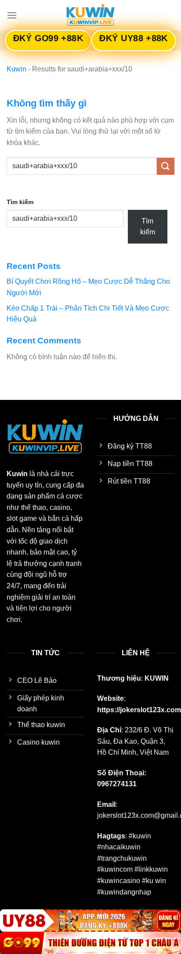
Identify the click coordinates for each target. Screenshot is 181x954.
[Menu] (12, 15)
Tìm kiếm (20, 201)
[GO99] (90, 943)
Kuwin (16, 69)
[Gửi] (165, 166)
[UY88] (90, 920)
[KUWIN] (90, 15)
